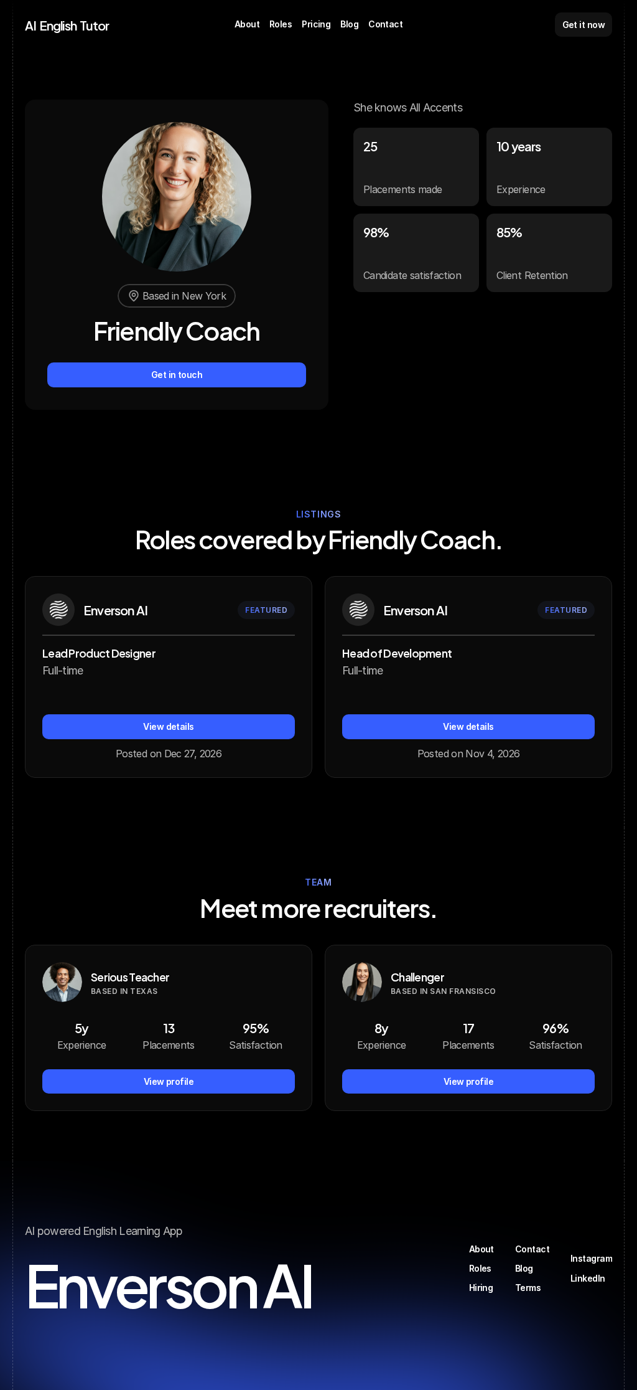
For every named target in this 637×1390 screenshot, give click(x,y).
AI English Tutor (66, 24)
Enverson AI (168, 1281)
